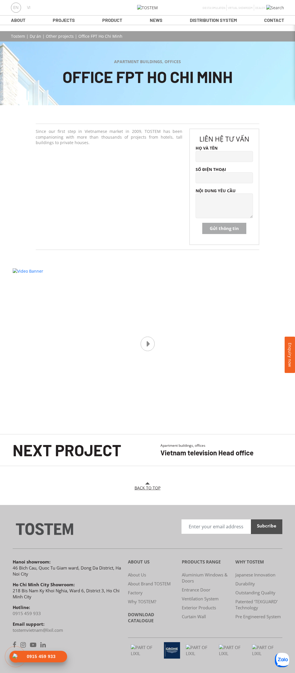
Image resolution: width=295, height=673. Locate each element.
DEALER (260, 8)
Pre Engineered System (258, 616)
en (15, 7)
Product (112, 20)
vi (29, 7)
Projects (64, 20)
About (18, 20)
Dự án (35, 36)
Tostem (18, 36)
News (156, 20)
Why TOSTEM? (142, 601)
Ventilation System (200, 599)
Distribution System (213, 20)
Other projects (60, 36)
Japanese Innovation (255, 575)
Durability (245, 584)
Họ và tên (207, 148)
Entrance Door (196, 590)
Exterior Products (199, 607)
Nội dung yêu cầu (216, 190)
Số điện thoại (211, 169)
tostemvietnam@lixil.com (38, 630)
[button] (275, 8)
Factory (135, 592)
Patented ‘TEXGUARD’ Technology (256, 604)
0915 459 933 (27, 613)
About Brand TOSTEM (149, 584)
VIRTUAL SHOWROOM (240, 8)
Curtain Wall (194, 616)
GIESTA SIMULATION (214, 8)
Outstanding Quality (255, 592)
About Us (137, 575)
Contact (274, 20)
